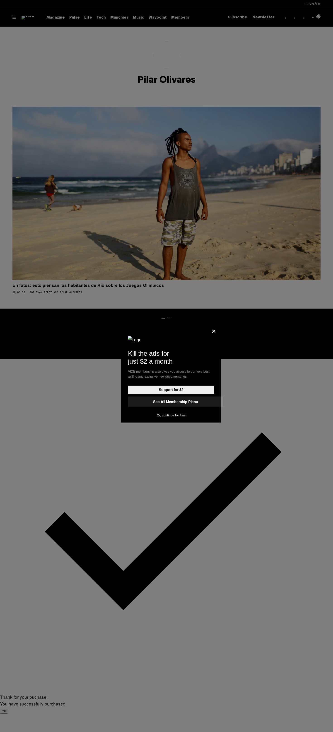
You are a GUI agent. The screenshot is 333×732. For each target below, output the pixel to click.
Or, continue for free (171, 415)
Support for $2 (171, 390)
